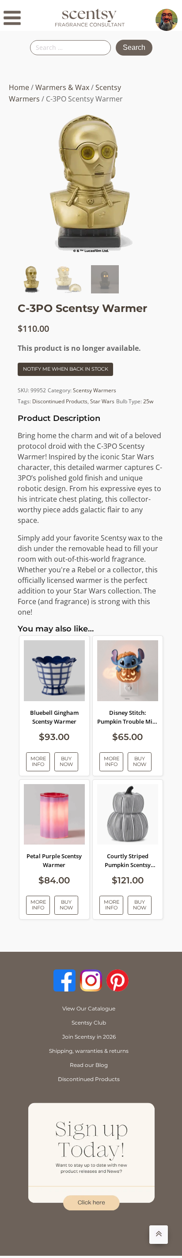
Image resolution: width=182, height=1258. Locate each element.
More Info (38, 761)
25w (148, 401)
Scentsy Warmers (94, 390)
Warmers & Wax (62, 87)
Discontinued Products (59, 401)
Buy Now (66, 761)
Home (19, 87)
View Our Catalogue (88, 1008)
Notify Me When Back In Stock (65, 369)
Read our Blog (89, 1065)
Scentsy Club (89, 1022)
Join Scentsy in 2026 (89, 1036)
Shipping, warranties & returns (89, 1051)
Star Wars (102, 401)
